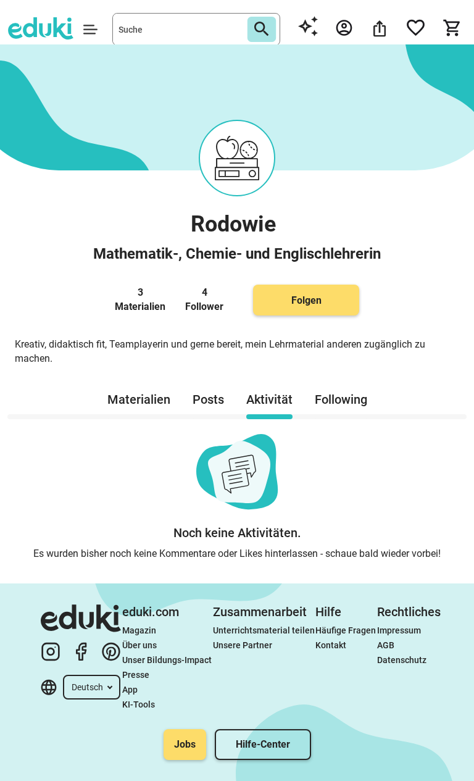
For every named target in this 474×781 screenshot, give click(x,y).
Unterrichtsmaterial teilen (264, 630)
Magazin (139, 630)
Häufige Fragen (345, 630)
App (130, 690)
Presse (135, 675)
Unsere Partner (242, 645)
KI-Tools (138, 704)
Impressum (399, 630)
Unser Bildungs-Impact (167, 660)
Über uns (139, 645)
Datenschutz (401, 660)
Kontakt (330, 645)
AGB (385, 645)
